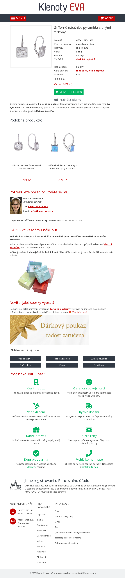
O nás (57, 521)
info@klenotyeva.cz (41, 211)
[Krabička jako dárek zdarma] (36, 277)
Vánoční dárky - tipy (64, 516)
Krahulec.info (89, 573)
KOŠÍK (108, 18)
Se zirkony (99, 365)
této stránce (59, 491)
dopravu (31, 466)
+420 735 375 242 (38, 206)
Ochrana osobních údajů (66, 543)
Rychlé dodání (89, 412)
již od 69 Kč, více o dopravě (90, 70)
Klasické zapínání (62, 358)
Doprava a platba (41, 517)
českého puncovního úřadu (40, 488)
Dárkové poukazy (60, 308)
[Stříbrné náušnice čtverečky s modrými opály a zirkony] (62, 142)
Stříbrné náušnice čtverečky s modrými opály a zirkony (62, 167)
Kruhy (62, 365)
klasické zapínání (85, 59)
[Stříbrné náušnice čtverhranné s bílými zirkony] (26, 142)
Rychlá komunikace (89, 459)
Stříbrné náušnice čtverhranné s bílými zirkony (26, 167)
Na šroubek (25, 365)
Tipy (57, 527)
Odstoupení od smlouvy (44, 538)
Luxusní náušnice (99, 358)
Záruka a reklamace (41, 549)
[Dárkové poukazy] (49, 330)
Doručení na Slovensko (42, 528)
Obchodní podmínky (41, 560)
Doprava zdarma (36, 459)
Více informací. (79, 312)
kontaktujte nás (90, 466)
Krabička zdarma (70, 99)
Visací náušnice (25, 358)
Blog (57, 511)
